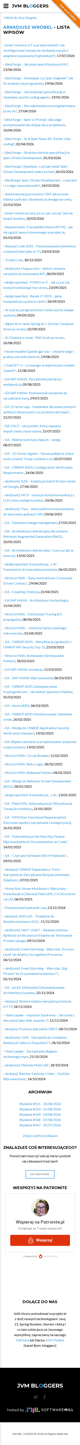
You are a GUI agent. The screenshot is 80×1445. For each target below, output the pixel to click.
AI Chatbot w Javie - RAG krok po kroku (34, 337)
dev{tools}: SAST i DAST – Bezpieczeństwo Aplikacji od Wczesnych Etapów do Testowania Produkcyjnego (37, 935)
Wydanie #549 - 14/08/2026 (40, 1114)
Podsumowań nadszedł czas (25, 908)
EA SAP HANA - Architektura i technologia (36, 600)
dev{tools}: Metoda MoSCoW (27, 1065)
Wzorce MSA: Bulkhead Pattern (28, 772)
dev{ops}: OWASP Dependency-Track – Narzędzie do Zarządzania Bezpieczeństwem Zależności (36, 874)
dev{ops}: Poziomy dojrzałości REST (31, 1029)
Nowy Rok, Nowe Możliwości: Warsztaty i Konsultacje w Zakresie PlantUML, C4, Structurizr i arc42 (39, 893)
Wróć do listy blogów (20, 18)
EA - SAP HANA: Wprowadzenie (29, 678)
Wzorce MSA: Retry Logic (24, 764)
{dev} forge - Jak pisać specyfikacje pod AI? (36, 64)
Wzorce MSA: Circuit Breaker (27, 755)
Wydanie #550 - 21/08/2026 (40, 1109)
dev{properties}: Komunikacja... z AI (31, 795)
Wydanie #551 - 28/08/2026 (40, 1104)
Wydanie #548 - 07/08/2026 (40, 1120)
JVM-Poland (54, 1340)
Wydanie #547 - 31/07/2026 (40, 1125)
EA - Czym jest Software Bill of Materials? (36, 855)
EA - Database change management (31, 523)
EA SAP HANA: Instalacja (24, 669)
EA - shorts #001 (17, 705)
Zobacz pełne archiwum (40, 1136)
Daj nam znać (40, 1174)
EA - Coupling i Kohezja (22, 592)
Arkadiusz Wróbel (27, 27)
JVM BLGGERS (30, 6)
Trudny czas (14, 260)
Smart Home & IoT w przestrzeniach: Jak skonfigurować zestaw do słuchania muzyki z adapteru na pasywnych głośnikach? (35, 50)
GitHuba (22, 1340)
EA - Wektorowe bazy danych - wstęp (32, 440)
